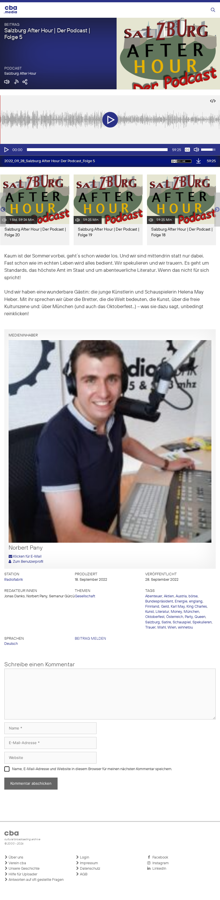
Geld (165, 606)
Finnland (152, 606)
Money (176, 612)
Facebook (159, 857)
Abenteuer (153, 596)
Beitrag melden (90, 638)
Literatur (162, 612)
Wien (172, 627)
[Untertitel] (187, 149)
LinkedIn (158, 869)
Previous (3, 210)
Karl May (178, 606)
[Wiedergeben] (6, 149)
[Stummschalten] (196, 149)
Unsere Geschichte (24, 869)
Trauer (150, 627)
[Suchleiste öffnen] (213, 10)
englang (196, 601)
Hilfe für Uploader (22, 874)
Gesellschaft (85, 596)
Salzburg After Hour (20, 74)
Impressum (88, 863)
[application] (110, 149)
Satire (166, 622)
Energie (181, 601)
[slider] (97, 149)
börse (193, 596)
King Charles (196, 606)
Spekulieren (202, 622)
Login (84, 857)
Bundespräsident (159, 601)
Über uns (15, 857)
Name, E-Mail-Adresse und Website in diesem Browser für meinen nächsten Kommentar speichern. (92, 769)
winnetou (185, 627)
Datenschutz (89, 869)
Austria (181, 596)
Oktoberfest (154, 617)
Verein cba (17, 863)
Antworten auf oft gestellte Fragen (36, 880)
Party (189, 617)
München (191, 612)
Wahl (161, 627)
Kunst (149, 612)
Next (217, 210)
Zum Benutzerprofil (27, 562)
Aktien (169, 596)
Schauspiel (182, 622)
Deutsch (11, 644)
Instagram (160, 863)
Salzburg (152, 622)
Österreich (174, 617)
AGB (83, 874)
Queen (200, 617)
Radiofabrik (13, 580)
